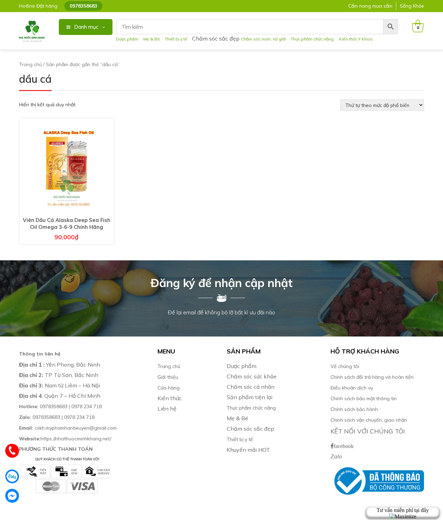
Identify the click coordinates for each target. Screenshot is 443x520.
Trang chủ (30, 64)
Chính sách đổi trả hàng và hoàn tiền (372, 377)
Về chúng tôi (345, 366)
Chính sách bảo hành (354, 409)
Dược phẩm (127, 39)
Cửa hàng (168, 388)
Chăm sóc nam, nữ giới (263, 39)
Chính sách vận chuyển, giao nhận (369, 420)
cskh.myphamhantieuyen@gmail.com (68, 428)
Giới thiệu (167, 377)
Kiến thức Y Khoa (355, 39)
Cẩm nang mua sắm (370, 6)
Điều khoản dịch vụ (352, 388)
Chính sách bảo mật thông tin (364, 398)
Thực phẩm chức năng (313, 39)
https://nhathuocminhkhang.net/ (66, 439)
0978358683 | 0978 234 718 (60, 406)
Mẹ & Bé (151, 39)
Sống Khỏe (412, 6)
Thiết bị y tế (176, 39)
